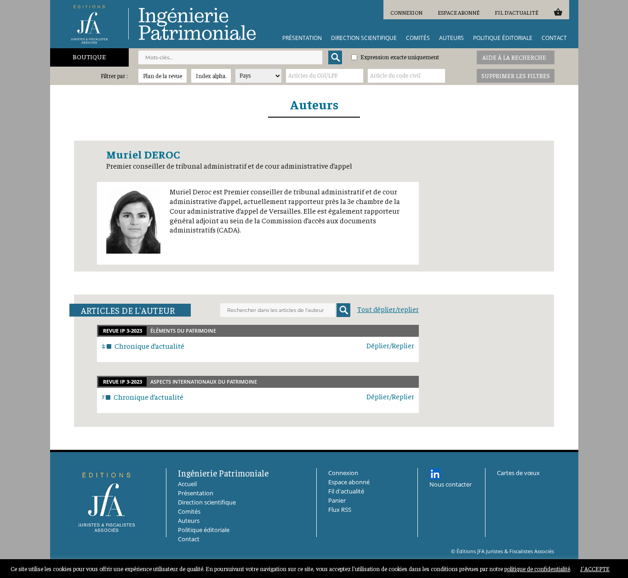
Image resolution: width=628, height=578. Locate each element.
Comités (418, 38)
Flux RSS (339, 509)
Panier (558, 12)
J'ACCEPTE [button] (595, 568)
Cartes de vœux (518, 473)
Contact (554, 38)
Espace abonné (459, 12)
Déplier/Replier (390, 345)
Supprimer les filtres (515, 75)
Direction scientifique (364, 38)
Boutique (89, 56)
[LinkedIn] (435, 474)
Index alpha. (211, 75)
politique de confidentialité (537, 568)
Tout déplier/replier (388, 309)
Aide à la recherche (514, 57)
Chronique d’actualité (149, 345)
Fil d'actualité (516, 12)
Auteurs (451, 38)
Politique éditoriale (502, 38)
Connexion (406, 12)
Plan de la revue (162, 75)
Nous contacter (450, 484)
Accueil (187, 484)
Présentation (302, 38)
